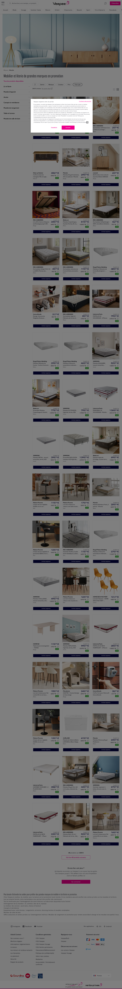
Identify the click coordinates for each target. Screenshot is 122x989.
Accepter (68, 127)
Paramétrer (54, 127)
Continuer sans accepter (85, 101)
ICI (87, 122)
